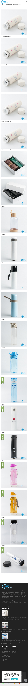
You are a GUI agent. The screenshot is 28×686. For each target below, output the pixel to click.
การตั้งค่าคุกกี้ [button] (6, 679)
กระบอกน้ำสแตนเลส (6, 651)
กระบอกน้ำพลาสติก (6, 650)
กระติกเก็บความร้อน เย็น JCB (6, 149)
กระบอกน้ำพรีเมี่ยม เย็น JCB (6, 121)
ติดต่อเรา (14, 652)
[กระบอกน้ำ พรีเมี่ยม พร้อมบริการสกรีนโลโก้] (4, 2)
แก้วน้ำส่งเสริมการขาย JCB (6, 36)
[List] (2, 8)
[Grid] (1, 8)
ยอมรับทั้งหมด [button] (14, 679)
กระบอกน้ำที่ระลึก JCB (5, 64)
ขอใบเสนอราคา (15, 650)
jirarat (4, 621)
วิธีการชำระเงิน (15, 649)
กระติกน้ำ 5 (3, 262)
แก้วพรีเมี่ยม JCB (4, 93)
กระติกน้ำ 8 (3, 178)
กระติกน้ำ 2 (3, 347)
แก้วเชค (3, 654)
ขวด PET (4, 649)
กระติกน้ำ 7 (3, 206)
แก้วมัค (3, 658)
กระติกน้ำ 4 (3, 291)
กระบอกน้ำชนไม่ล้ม (6, 655)
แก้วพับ (3, 660)
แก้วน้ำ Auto (4, 659)
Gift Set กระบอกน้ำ (6, 656)
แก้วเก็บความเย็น (5, 652)
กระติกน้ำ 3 (3, 319)
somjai (4, 631)
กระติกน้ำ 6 (3, 234)
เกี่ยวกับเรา (14, 651)
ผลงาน (3, 662)
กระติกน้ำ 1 (3, 376)
